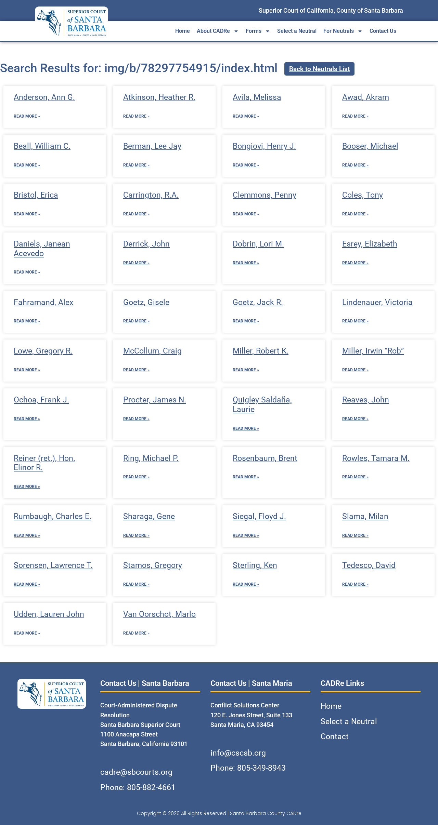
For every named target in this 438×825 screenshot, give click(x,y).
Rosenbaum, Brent (265, 458)
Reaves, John (365, 399)
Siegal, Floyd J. (259, 516)
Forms (253, 31)
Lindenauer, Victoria (377, 302)
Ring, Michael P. (151, 458)
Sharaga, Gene (149, 516)
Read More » (27, 116)
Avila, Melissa (257, 97)
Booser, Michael (370, 146)
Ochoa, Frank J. (41, 399)
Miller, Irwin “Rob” (373, 351)
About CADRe (213, 31)
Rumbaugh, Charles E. (52, 516)
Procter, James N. (154, 399)
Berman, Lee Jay (152, 146)
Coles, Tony (362, 195)
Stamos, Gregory (152, 565)
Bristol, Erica (36, 195)
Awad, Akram (365, 97)
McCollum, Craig (152, 351)
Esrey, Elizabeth (369, 244)
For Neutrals (338, 31)
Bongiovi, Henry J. (264, 146)
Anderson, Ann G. (44, 97)
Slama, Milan (365, 516)
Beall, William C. (42, 146)
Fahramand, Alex (43, 302)
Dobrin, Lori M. (258, 244)
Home (182, 31)
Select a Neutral (297, 31)
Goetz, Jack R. (258, 302)
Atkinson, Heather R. (159, 97)
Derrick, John (146, 244)
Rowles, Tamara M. (376, 458)
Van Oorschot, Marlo (159, 614)
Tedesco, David (369, 565)
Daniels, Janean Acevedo (42, 248)
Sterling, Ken (255, 565)
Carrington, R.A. (151, 195)
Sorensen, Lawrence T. (53, 565)
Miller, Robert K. (260, 351)
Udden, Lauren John (49, 614)
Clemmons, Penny (264, 195)
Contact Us (383, 31)
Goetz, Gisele (146, 302)
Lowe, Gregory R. (43, 351)
